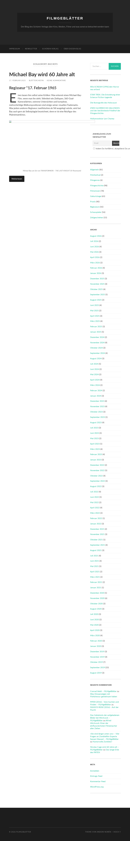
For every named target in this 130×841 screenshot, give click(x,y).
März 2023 (95, 449)
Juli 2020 (94, 614)
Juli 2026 (94, 241)
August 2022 (96, 486)
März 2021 (95, 577)
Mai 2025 (94, 311)
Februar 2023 (96, 454)
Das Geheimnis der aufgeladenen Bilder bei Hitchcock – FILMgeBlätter (104, 718)
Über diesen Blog (72, 49)
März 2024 (95, 385)
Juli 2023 (94, 428)
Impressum (14, 49)
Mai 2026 (94, 252)
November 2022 (97, 470)
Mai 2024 (94, 374)
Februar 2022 (96, 518)
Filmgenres (95, 180)
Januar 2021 (95, 588)
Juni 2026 (94, 247)
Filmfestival (95, 175)
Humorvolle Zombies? (102, 742)
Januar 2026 (95, 273)
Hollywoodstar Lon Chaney (102, 119)
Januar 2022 (95, 524)
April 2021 (95, 572)
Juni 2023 (94, 433)
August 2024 (96, 359)
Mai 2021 (94, 566)
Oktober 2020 (96, 604)
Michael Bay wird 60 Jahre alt (42, 74)
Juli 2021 (94, 556)
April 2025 (95, 316)
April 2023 (95, 444)
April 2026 (95, 257)
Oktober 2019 (96, 662)
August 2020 (96, 609)
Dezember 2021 (97, 529)
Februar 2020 (96, 641)
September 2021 (97, 545)
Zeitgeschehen (96, 218)
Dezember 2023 (97, 401)
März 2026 (95, 263)
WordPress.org (96, 787)
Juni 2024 (94, 369)
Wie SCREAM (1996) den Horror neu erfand (104, 88)
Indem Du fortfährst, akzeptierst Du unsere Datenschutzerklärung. (106, 149)
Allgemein (94, 170)
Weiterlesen (16, 179)
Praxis (93, 202)
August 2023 (96, 423)
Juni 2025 (94, 305)
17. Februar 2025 (17, 80)
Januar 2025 (95, 332)
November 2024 (97, 343)
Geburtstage (95, 196)
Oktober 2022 (96, 476)
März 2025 (95, 321)
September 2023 (97, 417)
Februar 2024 (96, 391)
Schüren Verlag (50, 49)
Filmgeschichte (96, 186)
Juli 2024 (94, 364)
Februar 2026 (96, 268)
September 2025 (97, 295)
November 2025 (97, 284)
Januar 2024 (95, 396)
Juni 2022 (94, 497)
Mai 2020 (94, 625)
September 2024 (97, 353)
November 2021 (97, 534)
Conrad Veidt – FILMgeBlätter (103, 691)
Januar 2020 (95, 646)
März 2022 (95, 513)
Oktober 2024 (96, 348)
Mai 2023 (94, 438)
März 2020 (95, 636)
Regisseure (95, 207)
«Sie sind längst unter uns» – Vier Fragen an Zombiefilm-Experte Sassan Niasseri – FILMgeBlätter (104, 736)
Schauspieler (95, 212)
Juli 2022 (94, 492)
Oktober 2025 (96, 289)
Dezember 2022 (97, 465)
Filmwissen (95, 191)
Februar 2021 (96, 582)
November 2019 (97, 657)
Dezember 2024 (97, 337)
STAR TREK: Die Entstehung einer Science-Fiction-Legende (105, 96)
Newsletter (31, 49)
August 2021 (96, 550)
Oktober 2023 (96, 412)
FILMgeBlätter (65, 18)
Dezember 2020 (97, 593)
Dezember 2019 (97, 652)
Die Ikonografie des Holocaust (103, 103)
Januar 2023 (95, 460)
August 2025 (96, 300)
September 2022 (97, 481)
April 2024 (95, 380)
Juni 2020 (94, 620)
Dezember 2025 (97, 279)
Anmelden (94, 771)
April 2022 (95, 508)
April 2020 (95, 630)
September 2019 (97, 668)
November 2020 (97, 598)
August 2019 (96, 673)
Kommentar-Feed (97, 781)
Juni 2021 (94, 561)
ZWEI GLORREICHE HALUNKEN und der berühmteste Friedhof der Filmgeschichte (105, 110)
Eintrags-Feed (96, 776)
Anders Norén (104, 832)
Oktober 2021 (96, 540)
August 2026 (96, 236)
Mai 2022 (94, 502)
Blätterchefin (36, 80)
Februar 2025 (96, 327)
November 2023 (97, 406)
